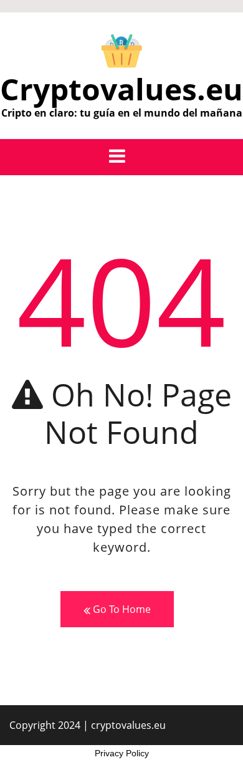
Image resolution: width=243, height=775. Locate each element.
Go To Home (120, 609)
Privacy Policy (122, 753)
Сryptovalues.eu (121, 89)
